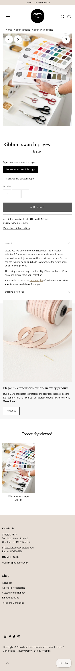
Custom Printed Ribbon (13, 592)
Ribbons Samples (10, 597)
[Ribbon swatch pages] (18, 468)
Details (8, 243)
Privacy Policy (24, 650)
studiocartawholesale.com (38, 647)
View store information (16, 228)
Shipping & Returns (14, 291)
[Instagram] (5, 637)
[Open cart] (69, 16)
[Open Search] (63, 16)
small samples (36, 280)
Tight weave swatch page (20, 178)
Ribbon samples (22, 29)
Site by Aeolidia (42, 650)
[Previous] (9, 39)
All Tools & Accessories (13, 587)
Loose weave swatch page (20, 169)
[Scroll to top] (7, 663)
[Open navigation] (11, 16)
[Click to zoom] (66, 39)
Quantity (7, 186)
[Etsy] (19, 637)
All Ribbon (7, 582)
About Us (11, 410)
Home (9, 29)
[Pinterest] (10, 637)
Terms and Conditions (13, 602)
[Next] (18, 39)
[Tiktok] (14, 637)
